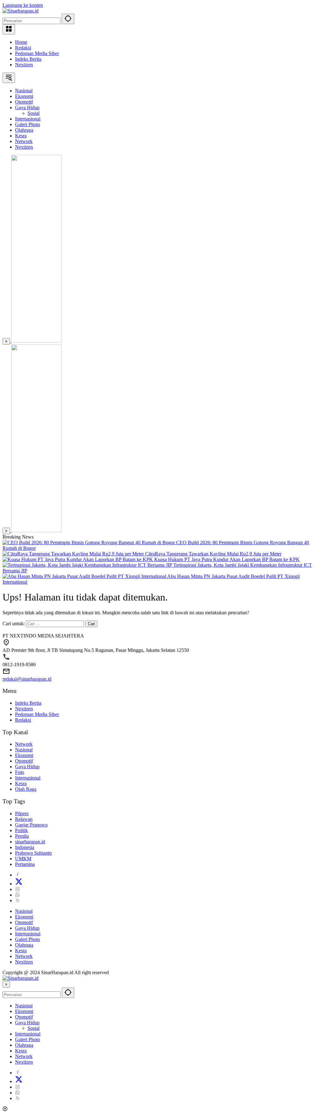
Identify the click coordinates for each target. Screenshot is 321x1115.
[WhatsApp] (17, 895)
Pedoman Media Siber (37, 53)
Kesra (21, 783)
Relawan (24, 819)
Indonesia (24, 847)
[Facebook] (17, 874)
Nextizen (24, 64)
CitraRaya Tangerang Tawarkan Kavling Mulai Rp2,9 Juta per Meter (213, 553)
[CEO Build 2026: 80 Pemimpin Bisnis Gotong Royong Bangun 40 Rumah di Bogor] (89, 542)
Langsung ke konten (23, 5)
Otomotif (24, 761)
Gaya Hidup (27, 766)
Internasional (27, 777)
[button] (68, 19)
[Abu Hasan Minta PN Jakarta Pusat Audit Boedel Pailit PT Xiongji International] (85, 576)
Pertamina (25, 864)
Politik (21, 830)
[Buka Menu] (9, 29)
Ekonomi (24, 755)
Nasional (24, 749)
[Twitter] (19, 883)
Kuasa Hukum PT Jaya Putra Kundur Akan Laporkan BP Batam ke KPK (227, 559)
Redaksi (23, 47)
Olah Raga (25, 789)
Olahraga (24, 945)
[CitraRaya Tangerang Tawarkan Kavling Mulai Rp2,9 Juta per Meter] (74, 553)
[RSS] (17, 900)
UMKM (23, 858)
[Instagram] (17, 889)
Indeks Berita (28, 59)
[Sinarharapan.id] (21, 10)
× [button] (6, 984)
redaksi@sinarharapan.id (27, 679)
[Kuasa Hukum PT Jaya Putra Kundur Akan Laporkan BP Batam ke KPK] (78, 559)
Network (24, 744)
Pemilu (22, 836)
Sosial (33, 1028)
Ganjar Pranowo (31, 824)
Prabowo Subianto (33, 853)
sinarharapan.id (30, 841)
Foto (19, 772)
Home (21, 42)
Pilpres (22, 813)
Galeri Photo (27, 939)
